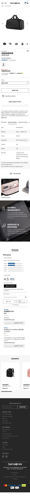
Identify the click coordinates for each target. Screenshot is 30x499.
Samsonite (4, 51)
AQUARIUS (5, 384)
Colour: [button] (3, 80)
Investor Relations (6, 434)
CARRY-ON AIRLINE (23, 122)
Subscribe (22, 407)
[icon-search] (2, 3)
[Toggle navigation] (27, 3)
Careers (4, 431)
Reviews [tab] (15, 250)
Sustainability (5, 438)
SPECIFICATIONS (12, 122)
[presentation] (3, 24)
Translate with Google (9, 319)
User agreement (14, 472)
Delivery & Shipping (7, 414)
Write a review (10, 286)
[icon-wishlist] (5, 3)
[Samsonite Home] (15, 3)
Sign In (4, 447)
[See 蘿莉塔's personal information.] (8, 313)
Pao (5, 333)
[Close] (28, 0)
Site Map (15, 479)
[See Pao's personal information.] (7, 333)
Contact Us (5, 420)
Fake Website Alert (7, 423)
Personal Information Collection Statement (14, 476)
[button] (16, 83)
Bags (3, 5)
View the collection (6, 58)
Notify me (15, 90)
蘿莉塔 (5, 313)
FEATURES (4, 122)
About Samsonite (6, 429)
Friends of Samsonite (7, 449)
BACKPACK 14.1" (6, 386)
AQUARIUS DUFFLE (18, 323)
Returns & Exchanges (7, 416)
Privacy (14, 474)
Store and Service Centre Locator (10, 436)
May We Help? (17, 173)
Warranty (4, 418)
